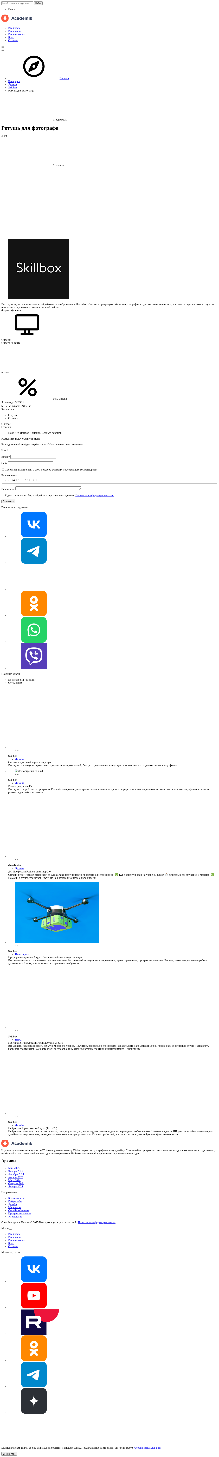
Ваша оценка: (9, 475)
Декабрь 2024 (16, 1174)
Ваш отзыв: (8, 489)
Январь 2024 (15, 1186)
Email (5, 456)
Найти (38, 3)
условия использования (147, 1447)
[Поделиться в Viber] (34, 668)
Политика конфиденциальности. (94, 495)
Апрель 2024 (15, 1177)
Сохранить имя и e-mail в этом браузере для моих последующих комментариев (51, 469)
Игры (18, 1039)
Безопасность (16, 1198)
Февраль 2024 (16, 1183)
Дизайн (19, 759)
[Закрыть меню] (10, 1229)
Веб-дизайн (15, 1201)
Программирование (19, 1213)
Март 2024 (14, 1180)
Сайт (4, 463)
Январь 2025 (15, 1171)
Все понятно (9, 1454)
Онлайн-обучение (18, 1210)
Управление (15, 1216)
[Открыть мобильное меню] (2, 50)
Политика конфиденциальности (96, 1222)
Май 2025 (14, 1168)
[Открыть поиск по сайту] (2, 47)
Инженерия (22, 954)
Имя (4, 450)
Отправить (8, 501)
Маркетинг (14, 1207)
